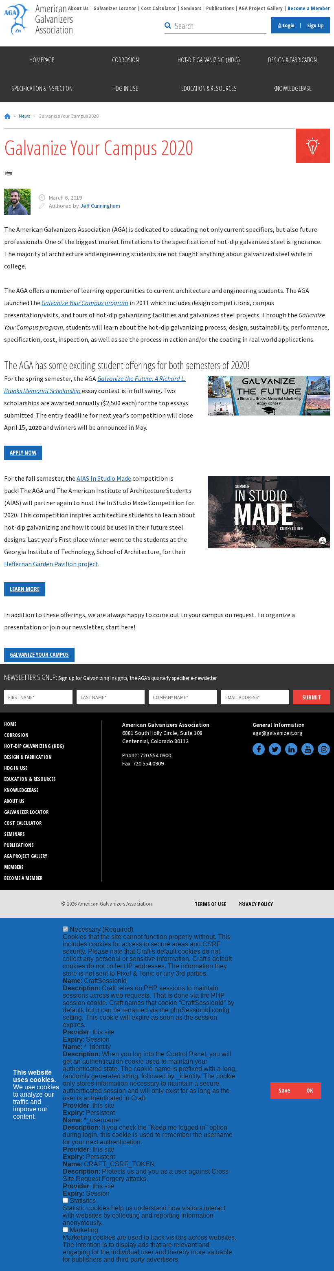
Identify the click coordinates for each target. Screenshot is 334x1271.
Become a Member (309, 8)
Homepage (41, 59)
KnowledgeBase (21, 790)
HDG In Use (15, 768)
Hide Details (260, 1094)
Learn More (25, 589)
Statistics (83, 1200)
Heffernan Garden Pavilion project (51, 564)
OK (309, 1090)
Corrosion (16, 735)
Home (7, 116)
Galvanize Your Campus (39, 654)
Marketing (84, 1230)
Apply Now (23, 452)
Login (287, 25)
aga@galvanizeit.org (278, 733)
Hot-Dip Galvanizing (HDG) (34, 746)
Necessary (101, 929)
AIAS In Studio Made (104, 478)
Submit (311, 697)
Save (284, 1090)
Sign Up (315, 25)
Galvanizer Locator (114, 8)
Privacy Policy (255, 904)
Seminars (191, 8)
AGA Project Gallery (261, 8)
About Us (78, 8)
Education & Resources (30, 779)
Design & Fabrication (28, 757)
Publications (220, 8)
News (24, 116)
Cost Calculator (158, 8)
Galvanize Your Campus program (85, 303)
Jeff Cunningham (100, 205)
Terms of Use (210, 904)
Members (14, 867)
